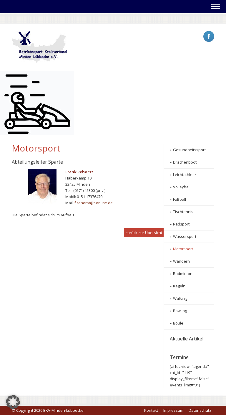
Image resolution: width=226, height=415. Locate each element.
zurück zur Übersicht (143, 232)
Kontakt (151, 410)
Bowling (180, 310)
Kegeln (179, 286)
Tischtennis (183, 211)
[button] (13, 402)
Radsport (181, 224)
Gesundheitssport (189, 149)
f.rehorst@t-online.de (93, 202)
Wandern (181, 261)
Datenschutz (200, 410)
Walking (180, 298)
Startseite (24, 18)
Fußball (179, 199)
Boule (178, 323)
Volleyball (181, 187)
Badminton (182, 273)
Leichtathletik (185, 174)
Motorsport (183, 248)
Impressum (173, 410)
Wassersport (184, 236)
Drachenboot (185, 162)
